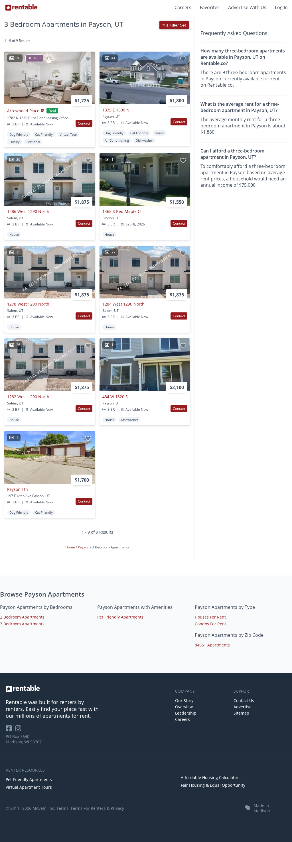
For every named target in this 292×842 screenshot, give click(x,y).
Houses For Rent (210, 617)
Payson (84, 547)
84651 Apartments (212, 645)
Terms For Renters (88, 808)
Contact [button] (84, 123)
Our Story (184, 700)
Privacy (117, 808)
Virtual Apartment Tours (29, 787)
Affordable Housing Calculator (209, 777)
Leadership (185, 713)
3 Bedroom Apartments (22, 624)
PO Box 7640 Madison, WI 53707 (24, 739)
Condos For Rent (210, 624)
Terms (62, 808)
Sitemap (241, 713)
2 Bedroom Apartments (22, 617)
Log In (281, 7)
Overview (184, 706)
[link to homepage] (87, 688)
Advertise (243, 706)
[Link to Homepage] (21, 7)
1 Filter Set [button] (175, 25)
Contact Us (244, 700)
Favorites (210, 7)
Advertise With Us (247, 7)
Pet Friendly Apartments (120, 617)
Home (70, 547)
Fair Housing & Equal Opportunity (213, 785)
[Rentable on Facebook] (10, 730)
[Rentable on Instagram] (19, 730)
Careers (183, 7)
